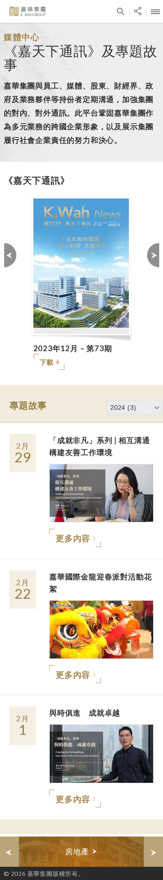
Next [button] (152, 283)
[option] (81, 283)
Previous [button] (10, 283)
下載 (47, 362)
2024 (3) (123, 407)
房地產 (78, 851)
